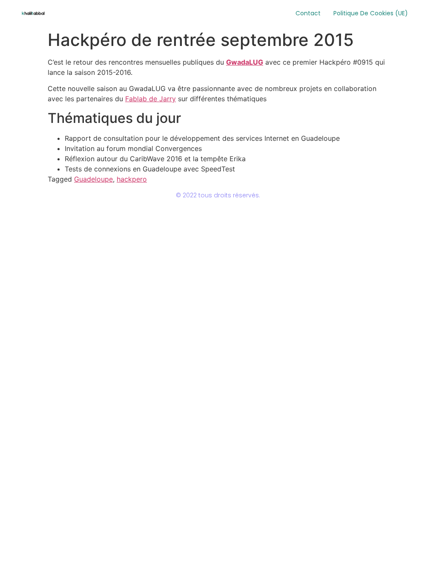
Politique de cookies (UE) (370, 13)
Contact (308, 13)
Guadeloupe (93, 179)
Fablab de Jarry (150, 98)
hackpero (132, 179)
